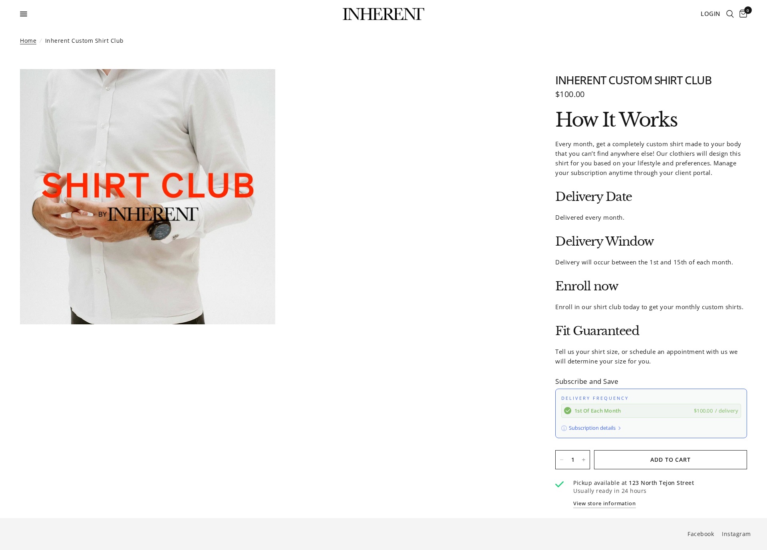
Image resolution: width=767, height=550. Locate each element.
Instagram (736, 534)
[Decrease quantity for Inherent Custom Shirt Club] (562, 460)
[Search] (730, 14)
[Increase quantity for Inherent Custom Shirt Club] (584, 460)
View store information (604, 503)
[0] (742, 14)
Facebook (701, 534)
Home (28, 40)
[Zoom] (258, 85)
